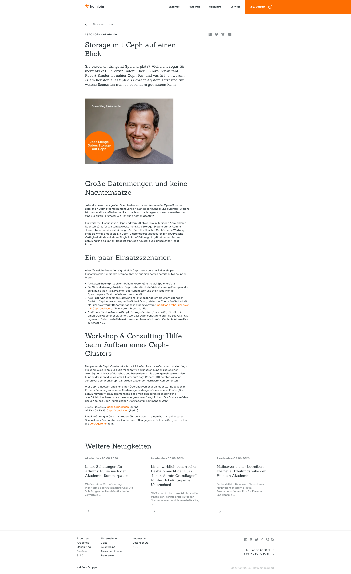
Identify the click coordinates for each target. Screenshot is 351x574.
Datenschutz (140, 542)
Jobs (104, 542)
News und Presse (103, 24)
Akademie (194, 6)
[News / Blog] (272, 540)
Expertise (174, 6)
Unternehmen (109, 538)
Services (235, 6)
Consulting (215, 6)
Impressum (139, 538)
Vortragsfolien (98, 423)
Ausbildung (108, 547)
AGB (135, 547)
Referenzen (108, 555)
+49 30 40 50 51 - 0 (262, 550)
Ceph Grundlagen (118, 406)
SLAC (80, 555)
